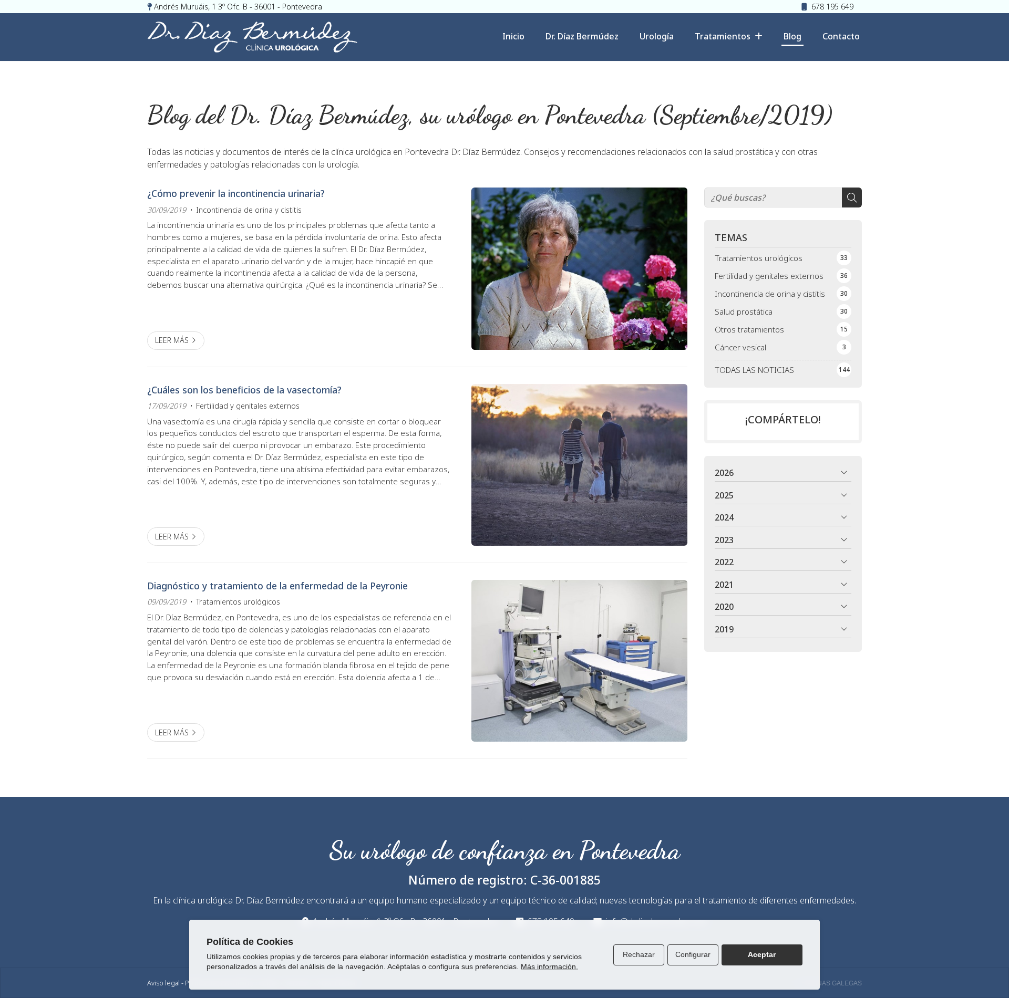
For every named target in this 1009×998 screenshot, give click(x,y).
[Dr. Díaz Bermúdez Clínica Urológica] (252, 37)
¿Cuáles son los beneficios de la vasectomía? (244, 390)
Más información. (549, 966)
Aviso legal (163, 982)
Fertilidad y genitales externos (248, 406)
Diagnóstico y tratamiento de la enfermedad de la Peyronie (277, 585)
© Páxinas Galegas (829, 983)
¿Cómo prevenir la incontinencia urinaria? (236, 193)
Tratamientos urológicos (238, 602)
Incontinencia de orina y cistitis (249, 210)
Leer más (172, 340)
